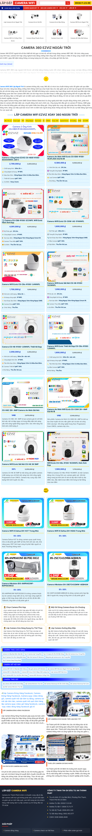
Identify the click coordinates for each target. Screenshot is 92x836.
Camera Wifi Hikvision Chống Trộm (39, 675)
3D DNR (85, 121)
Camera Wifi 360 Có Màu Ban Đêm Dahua (15, 669)
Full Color (38, 121)
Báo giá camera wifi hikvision (37, 669)
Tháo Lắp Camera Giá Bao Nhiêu (60, 763)
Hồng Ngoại (29, 121)
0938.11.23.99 (82, 3)
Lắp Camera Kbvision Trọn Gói (34, 683)
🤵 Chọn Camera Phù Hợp (15, 607)
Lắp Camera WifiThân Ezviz (59, 672)
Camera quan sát (30, 8)
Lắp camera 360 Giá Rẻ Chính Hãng (13, 683)
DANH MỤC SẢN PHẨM (12, 8)
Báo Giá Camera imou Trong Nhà (75, 654)
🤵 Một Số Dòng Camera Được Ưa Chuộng (66, 607)
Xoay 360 (55, 121)
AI (43, 121)
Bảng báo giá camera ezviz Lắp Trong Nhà (58, 657)
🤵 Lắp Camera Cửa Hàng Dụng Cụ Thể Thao (23, 628)
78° (23, 121)
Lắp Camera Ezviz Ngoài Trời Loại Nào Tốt (64, 719)
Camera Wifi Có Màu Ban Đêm (11, 672)
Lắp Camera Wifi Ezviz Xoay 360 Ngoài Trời (46, 114)
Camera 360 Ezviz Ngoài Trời (46, 48)
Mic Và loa (8, 121)
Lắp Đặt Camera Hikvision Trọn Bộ (12, 687)
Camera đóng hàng (11, 830)
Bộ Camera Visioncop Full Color (79, 683)
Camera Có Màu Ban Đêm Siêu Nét (13, 654)
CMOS (48, 121)
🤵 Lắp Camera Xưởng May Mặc (62, 628)
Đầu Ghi (62, 8)
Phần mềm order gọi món (73, 830)
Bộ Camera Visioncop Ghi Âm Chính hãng (56, 683)
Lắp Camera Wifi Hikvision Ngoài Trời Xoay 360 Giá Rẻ (63, 669)
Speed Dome (64, 121)
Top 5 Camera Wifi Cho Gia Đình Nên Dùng (15, 675)
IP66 (79, 121)
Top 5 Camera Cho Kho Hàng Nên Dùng (14, 657)
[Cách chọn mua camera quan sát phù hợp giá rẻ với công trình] (89, 26)
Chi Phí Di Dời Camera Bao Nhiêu (15, 766)
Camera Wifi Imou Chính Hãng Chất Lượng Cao (35, 672)
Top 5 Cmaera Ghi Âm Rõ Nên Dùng (53, 654)
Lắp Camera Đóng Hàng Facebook (16, 710)
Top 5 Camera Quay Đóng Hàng (12, 660)
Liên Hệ (71, 8)
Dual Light (16, 121)
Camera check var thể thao (44, 830)
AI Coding (73, 121)
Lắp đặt (17, 3)
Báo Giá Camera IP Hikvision (35, 657)
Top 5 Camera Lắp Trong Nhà (32, 654)
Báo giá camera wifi (48, 8)
